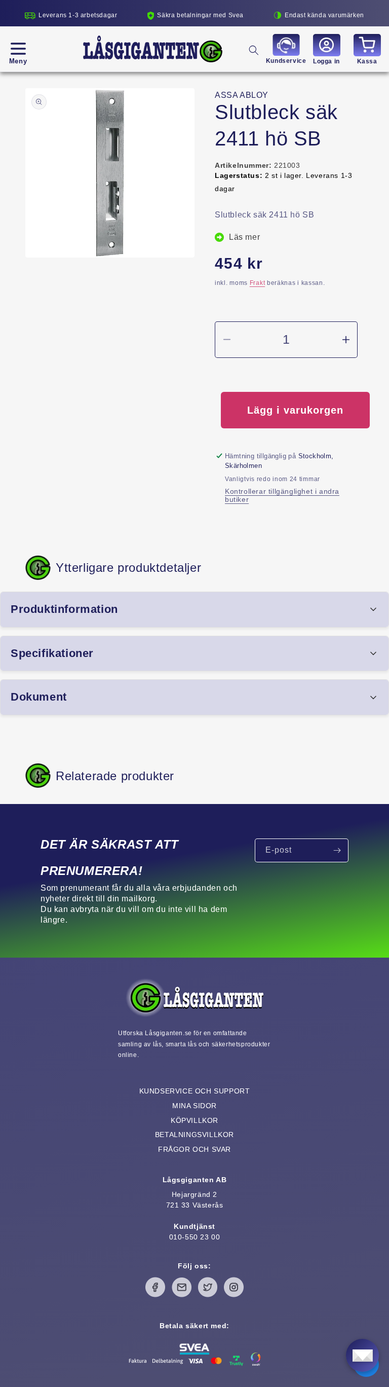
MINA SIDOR (194, 1106)
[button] (18, 49)
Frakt (257, 282)
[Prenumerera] (337, 850)
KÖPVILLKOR (194, 1120)
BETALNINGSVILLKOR (194, 1134)
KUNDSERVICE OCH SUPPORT (194, 1091)
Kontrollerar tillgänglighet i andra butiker (282, 495)
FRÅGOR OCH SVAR (194, 1149)
